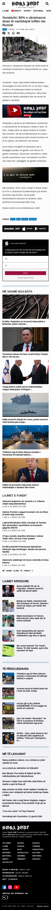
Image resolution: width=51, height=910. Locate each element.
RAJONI (20, 843)
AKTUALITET (7, 862)
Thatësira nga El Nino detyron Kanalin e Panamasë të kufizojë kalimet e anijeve (32, 676)
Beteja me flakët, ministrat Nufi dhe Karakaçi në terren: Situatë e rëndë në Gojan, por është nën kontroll (32, 604)
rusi (18, 219)
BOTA (19, 849)
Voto (25, 273)
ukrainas (32, 219)
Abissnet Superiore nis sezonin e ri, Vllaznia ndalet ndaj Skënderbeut (23, 502)
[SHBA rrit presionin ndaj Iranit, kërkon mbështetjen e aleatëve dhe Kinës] (25, 470)
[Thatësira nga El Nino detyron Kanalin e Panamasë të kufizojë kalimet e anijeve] (25, 437)
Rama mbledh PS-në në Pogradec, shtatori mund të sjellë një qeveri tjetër (30, 588)
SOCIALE (36, 843)
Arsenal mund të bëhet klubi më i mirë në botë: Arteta (32, 689)
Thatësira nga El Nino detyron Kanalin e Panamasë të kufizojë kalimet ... (21, 453)
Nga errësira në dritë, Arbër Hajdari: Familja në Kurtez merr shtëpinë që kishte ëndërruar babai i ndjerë (25, 792)
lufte (13, 219)
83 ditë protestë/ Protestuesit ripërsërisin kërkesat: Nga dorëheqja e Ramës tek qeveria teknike (24, 549)
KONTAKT (36, 859)
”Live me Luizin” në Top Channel (18, 811)
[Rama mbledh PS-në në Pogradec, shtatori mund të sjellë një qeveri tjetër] (8, 591)
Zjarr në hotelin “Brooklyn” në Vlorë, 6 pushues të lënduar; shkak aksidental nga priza (31, 720)
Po (6, 259)
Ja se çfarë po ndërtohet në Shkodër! (20, 768)
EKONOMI (6, 853)
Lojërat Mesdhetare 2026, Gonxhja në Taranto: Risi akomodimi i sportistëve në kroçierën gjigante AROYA (24, 525)
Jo (6, 265)
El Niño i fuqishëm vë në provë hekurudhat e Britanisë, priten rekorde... (23, 322)
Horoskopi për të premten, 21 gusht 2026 (22, 816)
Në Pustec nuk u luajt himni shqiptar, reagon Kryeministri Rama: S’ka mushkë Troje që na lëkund (24, 803)
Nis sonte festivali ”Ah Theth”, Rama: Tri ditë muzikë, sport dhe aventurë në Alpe (32, 648)
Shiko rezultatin (25, 278)
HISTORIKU (37, 856)
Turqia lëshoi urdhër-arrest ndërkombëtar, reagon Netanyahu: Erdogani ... (22, 388)
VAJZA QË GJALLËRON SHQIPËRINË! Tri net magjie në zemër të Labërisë (32, 705)
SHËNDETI (21, 859)
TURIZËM (36, 846)
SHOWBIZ (21, 856)
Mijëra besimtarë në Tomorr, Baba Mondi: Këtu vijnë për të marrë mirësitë (31, 618)
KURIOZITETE (38, 849)
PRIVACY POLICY (43, 906)
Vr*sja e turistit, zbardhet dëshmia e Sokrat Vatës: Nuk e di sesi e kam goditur (22, 537)
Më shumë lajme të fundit (17, 570)
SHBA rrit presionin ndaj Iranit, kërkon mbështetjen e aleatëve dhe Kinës (20, 486)
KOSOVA (20, 846)
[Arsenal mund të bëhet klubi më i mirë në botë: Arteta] (8, 693)
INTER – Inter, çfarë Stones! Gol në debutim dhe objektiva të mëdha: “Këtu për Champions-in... (32, 736)
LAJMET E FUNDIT (14, 495)
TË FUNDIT (6, 843)
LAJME (5, 11)
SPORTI (27, 11)
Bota (4, 29)
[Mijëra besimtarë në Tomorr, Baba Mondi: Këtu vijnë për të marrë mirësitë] (8, 621)
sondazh (25, 219)
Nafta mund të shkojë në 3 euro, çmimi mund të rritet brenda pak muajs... (25, 420)
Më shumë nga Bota (17, 291)
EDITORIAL (38, 11)
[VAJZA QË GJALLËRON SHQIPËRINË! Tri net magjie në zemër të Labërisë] (8, 708)
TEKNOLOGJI (22, 853)
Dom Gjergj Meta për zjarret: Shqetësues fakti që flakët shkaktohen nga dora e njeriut (31, 633)
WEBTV (17, 11)
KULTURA (36, 853)
